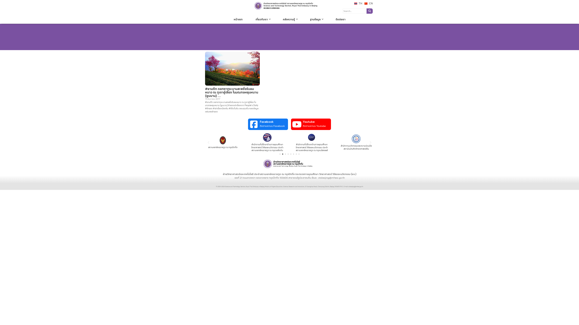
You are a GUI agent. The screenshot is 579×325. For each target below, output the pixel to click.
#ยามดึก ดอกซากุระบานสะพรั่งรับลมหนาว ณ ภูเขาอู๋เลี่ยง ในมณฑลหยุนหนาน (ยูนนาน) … (231, 92)
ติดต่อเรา (340, 19)
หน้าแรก (238, 19)
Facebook (267, 122)
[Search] (370, 11)
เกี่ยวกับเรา (262, 19)
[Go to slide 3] (285, 154)
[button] (208, 142)
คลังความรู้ (289, 19)
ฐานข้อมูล (315, 19)
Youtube (309, 122)
